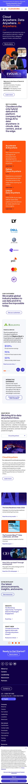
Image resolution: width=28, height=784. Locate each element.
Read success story (9, 364)
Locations (4, 717)
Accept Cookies (14, 780)
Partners (4, 680)
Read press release (10, 637)
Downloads (4, 730)
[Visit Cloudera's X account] (6, 663)
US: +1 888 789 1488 (7, 693)
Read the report (7, 544)
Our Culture (4, 712)
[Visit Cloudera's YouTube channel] (14, 663)
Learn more (9, 94)
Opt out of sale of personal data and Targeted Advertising (14, 773)
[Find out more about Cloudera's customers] (14, 250)
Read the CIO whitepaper (9, 571)
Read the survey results (9, 516)
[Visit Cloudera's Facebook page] (2, 663)
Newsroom (5, 678)
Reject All (14, 777)
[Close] (26, 748)
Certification (4, 725)
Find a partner (5, 733)
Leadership (5, 675)
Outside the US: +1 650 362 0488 (12, 696)
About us (4, 669)
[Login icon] (2, 9)
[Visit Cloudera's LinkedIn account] (10, 663)
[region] (14, 764)
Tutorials (3, 740)
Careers (4, 672)
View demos (4, 735)
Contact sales (5, 728)
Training (3, 738)
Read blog (8, 619)
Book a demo (13, 654)
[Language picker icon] (5, 9)
